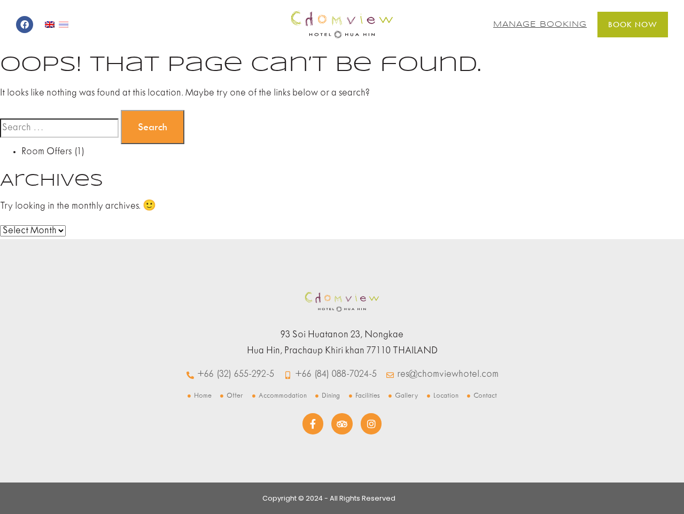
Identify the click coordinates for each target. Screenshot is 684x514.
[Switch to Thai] (63, 24)
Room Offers (46, 151)
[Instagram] (371, 423)
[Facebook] (24, 24)
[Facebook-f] (313, 423)
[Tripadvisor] (342, 423)
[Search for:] (59, 128)
